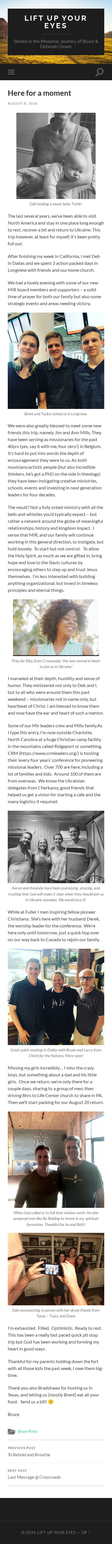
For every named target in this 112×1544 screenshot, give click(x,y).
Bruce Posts (28, 1431)
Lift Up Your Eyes (55, 22)
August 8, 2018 (23, 103)
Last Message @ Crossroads (34, 1474)
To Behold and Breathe (29, 1451)
